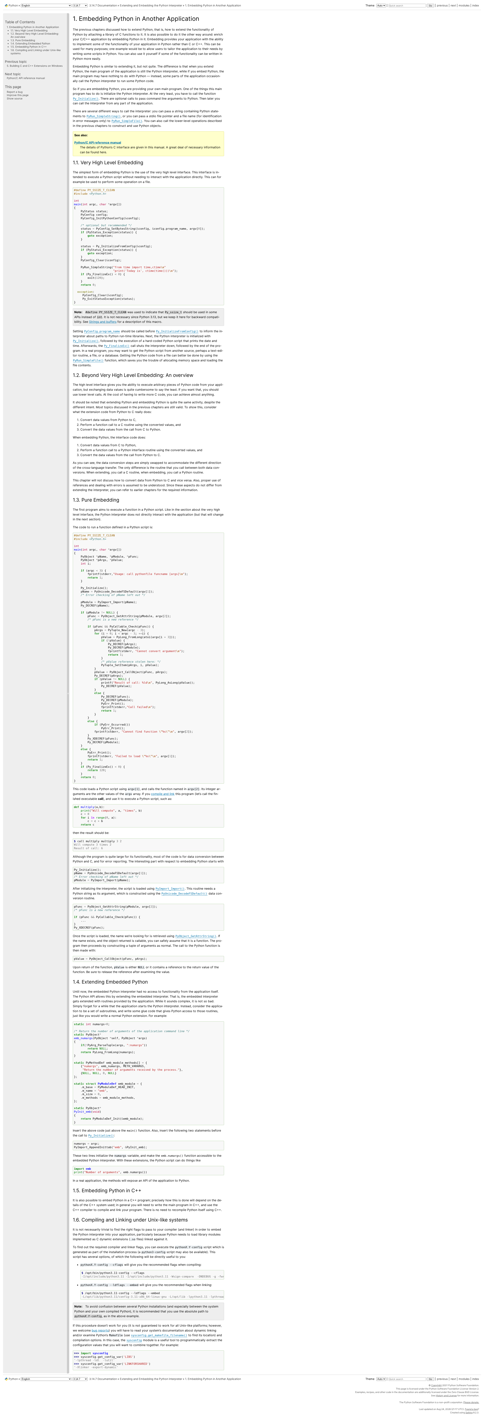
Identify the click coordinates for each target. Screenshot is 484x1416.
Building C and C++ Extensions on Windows (35, 65)
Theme (370, 5)
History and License (446, 1395)
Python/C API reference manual (26, 78)
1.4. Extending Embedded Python (30, 43)
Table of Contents (20, 22)
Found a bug (471, 1409)
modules (464, 5)
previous (442, 5)
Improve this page (18, 95)
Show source (14, 98)
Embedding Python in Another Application (213, 5)
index (475, 5)
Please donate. (471, 1402)
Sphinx (469, 1412)
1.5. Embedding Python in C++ (29, 46)
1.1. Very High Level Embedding (29, 30)
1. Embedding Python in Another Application (33, 27)
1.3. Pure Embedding (23, 40)
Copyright (436, 1385)
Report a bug (14, 91)
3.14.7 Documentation (103, 5)
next (453, 5)
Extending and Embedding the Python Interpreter (151, 5)
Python (13, 5)
